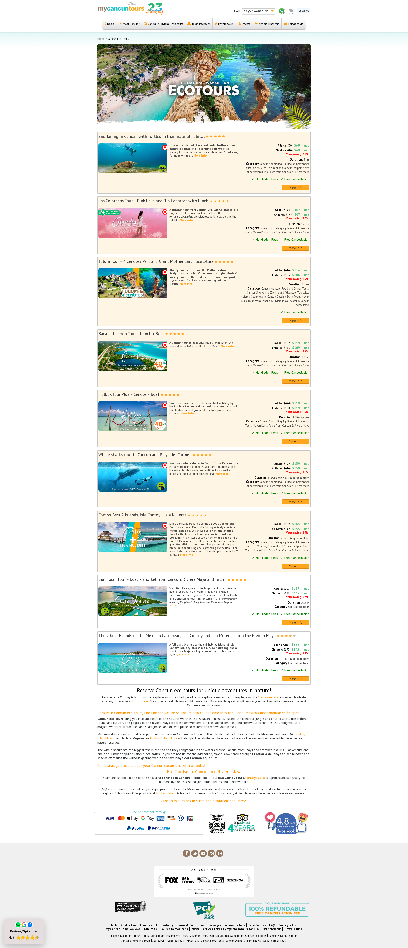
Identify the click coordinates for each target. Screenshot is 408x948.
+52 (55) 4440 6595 (255, 11)
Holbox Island (166, 793)
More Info (295, 188)
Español (304, 11)
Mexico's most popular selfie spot (272, 712)
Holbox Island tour (163, 738)
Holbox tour (140, 701)
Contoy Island (255, 778)
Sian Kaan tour (268, 697)
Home (101, 39)
